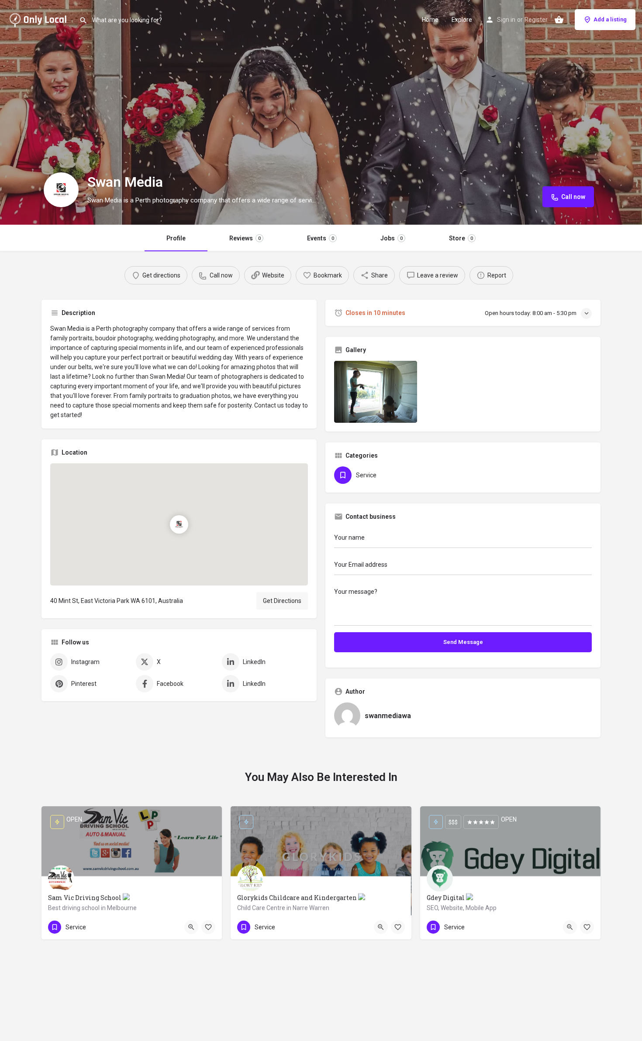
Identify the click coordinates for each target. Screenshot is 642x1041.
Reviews (245, 238)
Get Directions (282, 600)
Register (536, 19)
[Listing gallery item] (375, 392)
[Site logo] (39, 18)
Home (430, 19)
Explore (462, 19)
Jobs (391, 238)
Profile (176, 238)
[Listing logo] (61, 189)
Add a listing (610, 19)
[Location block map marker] (179, 524)
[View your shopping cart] (559, 19)
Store (461, 238)
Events (320, 238)
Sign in (506, 19)
